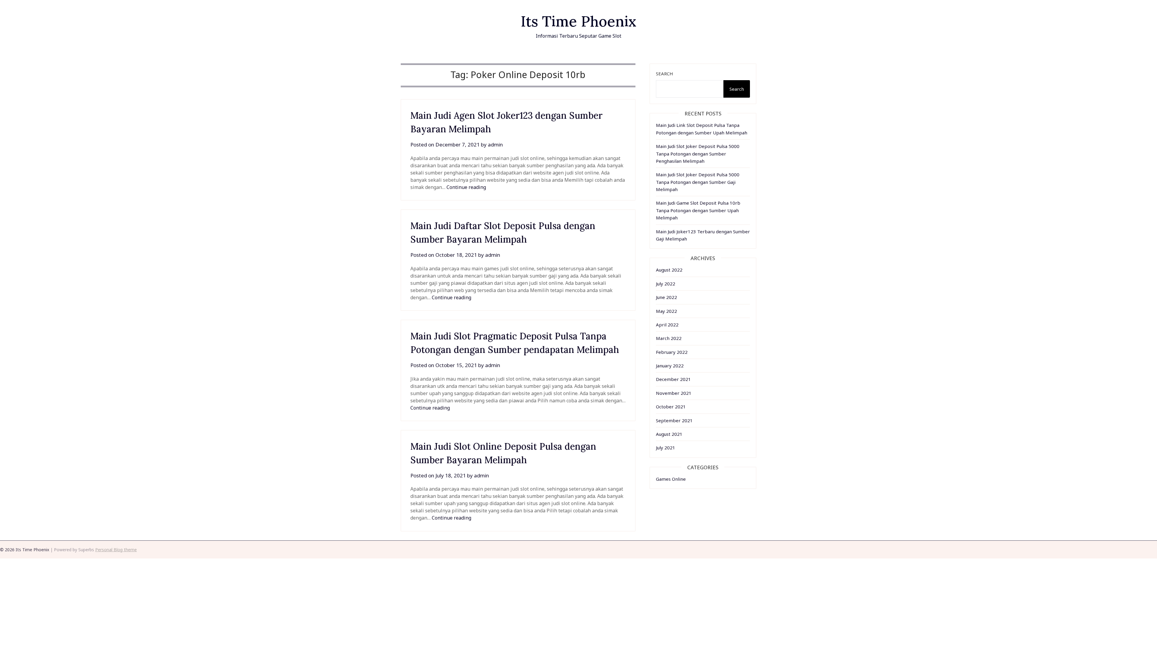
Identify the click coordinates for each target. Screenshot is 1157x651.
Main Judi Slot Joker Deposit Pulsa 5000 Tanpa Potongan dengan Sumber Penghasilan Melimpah (697, 153)
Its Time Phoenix (578, 21)
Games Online (671, 479)
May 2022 (666, 311)
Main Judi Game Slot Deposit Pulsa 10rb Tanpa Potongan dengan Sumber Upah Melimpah (698, 210)
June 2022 (666, 297)
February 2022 (672, 352)
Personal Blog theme (116, 549)
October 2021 (671, 407)
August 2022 (669, 270)
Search (664, 74)
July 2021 (665, 448)
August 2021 (669, 434)
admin (495, 144)
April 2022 (667, 325)
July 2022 (665, 284)
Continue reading (466, 187)
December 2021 (673, 379)
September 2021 (674, 420)
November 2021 (673, 393)
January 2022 (670, 366)
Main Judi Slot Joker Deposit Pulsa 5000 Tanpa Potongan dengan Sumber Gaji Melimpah (697, 181)
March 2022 (669, 338)
